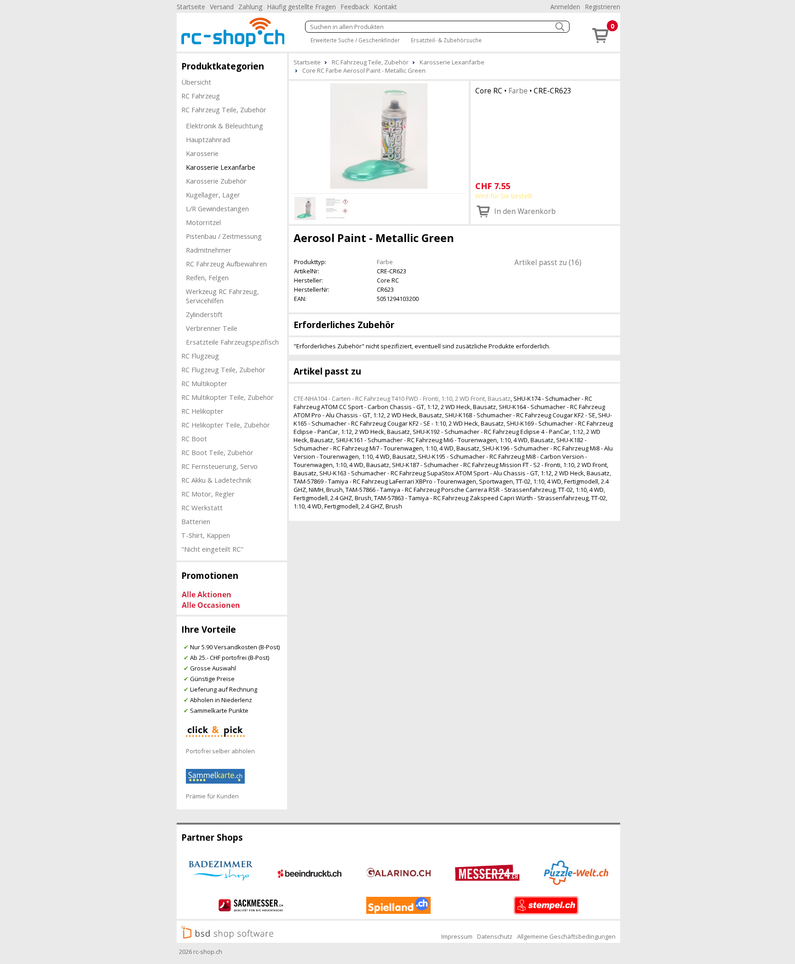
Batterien (195, 521)
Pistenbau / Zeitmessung (224, 236)
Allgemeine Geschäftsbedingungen (566, 936)
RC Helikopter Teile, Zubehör (225, 424)
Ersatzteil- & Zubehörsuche (446, 40)
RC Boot (194, 438)
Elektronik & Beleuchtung (224, 125)
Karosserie (202, 153)
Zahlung (250, 6)
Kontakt (385, 6)
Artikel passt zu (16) (548, 262)
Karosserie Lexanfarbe (220, 167)
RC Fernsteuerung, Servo (219, 466)
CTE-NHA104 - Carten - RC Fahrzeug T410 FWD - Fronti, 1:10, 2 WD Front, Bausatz (402, 398)
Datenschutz (495, 936)
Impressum (456, 936)
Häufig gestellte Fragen (301, 6)
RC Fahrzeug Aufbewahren (226, 263)
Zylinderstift (204, 314)
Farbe (518, 91)
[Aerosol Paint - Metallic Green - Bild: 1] (379, 136)
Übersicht (196, 82)
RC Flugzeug (200, 355)
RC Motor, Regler (208, 493)
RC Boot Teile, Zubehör (217, 452)
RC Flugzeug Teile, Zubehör (223, 369)
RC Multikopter (204, 383)
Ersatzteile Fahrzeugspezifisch (232, 341)
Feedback (354, 6)
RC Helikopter (202, 411)
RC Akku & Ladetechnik (216, 480)
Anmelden (565, 6)
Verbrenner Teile (211, 328)
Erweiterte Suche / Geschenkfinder (355, 40)
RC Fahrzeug (200, 95)
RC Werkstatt (202, 507)
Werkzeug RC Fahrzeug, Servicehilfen (222, 296)
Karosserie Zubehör (216, 180)
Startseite (191, 6)
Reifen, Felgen (207, 277)
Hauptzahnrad (208, 139)
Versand (222, 6)
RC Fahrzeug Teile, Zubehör (223, 109)
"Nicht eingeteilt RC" (212, 549)
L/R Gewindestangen (217, 208)
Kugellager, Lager (213, 194)
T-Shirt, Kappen (205, 535)
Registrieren (602, 6)
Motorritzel (203, 222)
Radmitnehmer (208, 249)
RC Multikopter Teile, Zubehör (227, 397)
